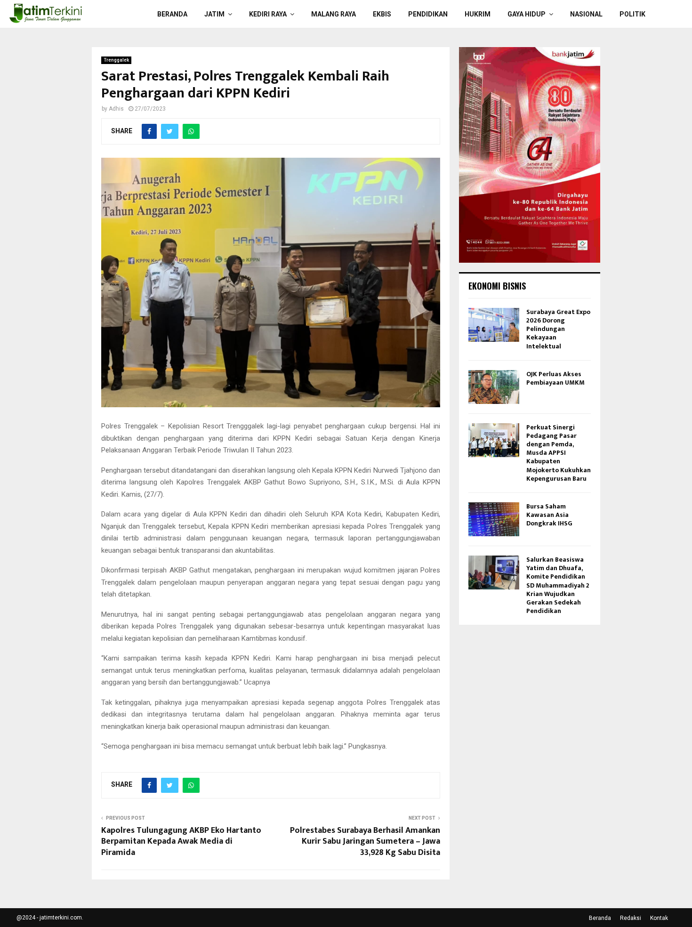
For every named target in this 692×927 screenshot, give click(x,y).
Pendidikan (428, 14)
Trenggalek (116, 60)
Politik (632, 14)
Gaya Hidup (526, 14)
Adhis (116, 108)
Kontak (659, 918)
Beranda (172, 14)
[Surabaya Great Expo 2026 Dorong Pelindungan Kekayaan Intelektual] (493, 325)
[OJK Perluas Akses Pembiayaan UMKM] (493, 387)
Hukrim (478, 14)
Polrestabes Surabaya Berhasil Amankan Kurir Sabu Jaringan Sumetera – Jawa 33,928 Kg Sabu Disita (365, 841)
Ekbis (382, 14)
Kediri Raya (268, 14)
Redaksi (630, 918)
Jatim (214, 14)
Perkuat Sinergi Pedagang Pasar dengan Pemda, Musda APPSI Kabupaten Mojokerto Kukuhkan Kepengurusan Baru (558, 453)
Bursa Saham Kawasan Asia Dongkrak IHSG (549, 515)
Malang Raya (333, 14)
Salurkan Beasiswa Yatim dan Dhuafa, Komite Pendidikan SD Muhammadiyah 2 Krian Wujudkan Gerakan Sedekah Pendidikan (557, 585)
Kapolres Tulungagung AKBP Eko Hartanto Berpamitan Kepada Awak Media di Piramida (181, 841)
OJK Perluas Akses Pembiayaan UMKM (555, 378)
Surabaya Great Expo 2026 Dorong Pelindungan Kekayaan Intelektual (558, 329)
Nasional (586, 14)
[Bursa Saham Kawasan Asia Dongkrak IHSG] (493, 519)
